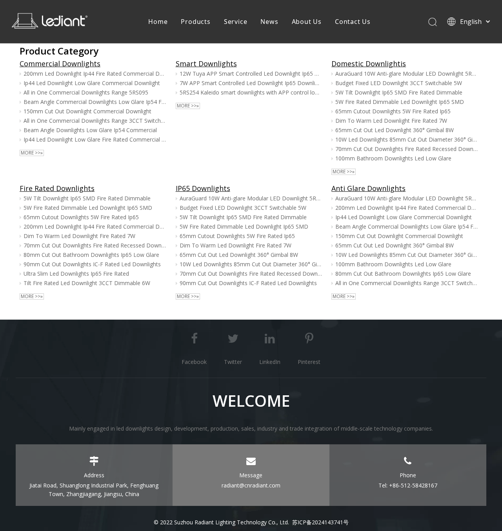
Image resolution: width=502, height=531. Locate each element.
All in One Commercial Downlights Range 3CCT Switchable (95, 120)
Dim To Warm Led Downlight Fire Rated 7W (391, 120)
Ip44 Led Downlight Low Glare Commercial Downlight (92, 83)
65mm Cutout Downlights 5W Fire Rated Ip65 (393, 111)
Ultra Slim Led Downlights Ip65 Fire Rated (76, 273)
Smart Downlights (206, 63)
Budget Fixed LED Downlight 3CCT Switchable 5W (398, 83)
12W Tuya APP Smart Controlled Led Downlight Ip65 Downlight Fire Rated (251, 73)
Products (195, 21)
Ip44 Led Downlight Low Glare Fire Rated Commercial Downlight (95, 139)
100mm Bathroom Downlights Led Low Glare (393, 158)
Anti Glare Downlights (368, 188)
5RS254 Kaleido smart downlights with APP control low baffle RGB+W (251, 92)
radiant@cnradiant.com (251, 485)
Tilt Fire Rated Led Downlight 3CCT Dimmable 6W (87, 283)
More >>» (32, 153)
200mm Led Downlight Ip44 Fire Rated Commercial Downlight (95, 73)
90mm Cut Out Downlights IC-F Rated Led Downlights (92, 264)
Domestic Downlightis (368, 63)
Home (157, 21)
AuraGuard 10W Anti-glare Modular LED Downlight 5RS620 (406, 73)
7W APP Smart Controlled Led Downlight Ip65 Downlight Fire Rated (251, 83)
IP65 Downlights (203, 188)
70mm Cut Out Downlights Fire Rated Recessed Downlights (406, 149)
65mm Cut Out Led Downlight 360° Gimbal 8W (394, 130)
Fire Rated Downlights (57, 188)
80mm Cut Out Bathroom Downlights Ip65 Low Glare (91, 254)
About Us (307, 21)
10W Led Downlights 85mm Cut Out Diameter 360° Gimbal (406, 139)
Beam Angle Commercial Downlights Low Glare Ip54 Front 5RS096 (95, 101)
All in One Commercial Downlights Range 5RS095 (86, 92)
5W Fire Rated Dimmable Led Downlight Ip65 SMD (399, 101)
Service (235, 21)
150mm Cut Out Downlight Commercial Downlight (87, 111)
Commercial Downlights (60, 63)
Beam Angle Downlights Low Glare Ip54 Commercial (90, 130)
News (269, 21)
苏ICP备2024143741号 (320, 522)
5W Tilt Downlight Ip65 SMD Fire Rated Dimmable (398, 92)
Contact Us (353, 21)
